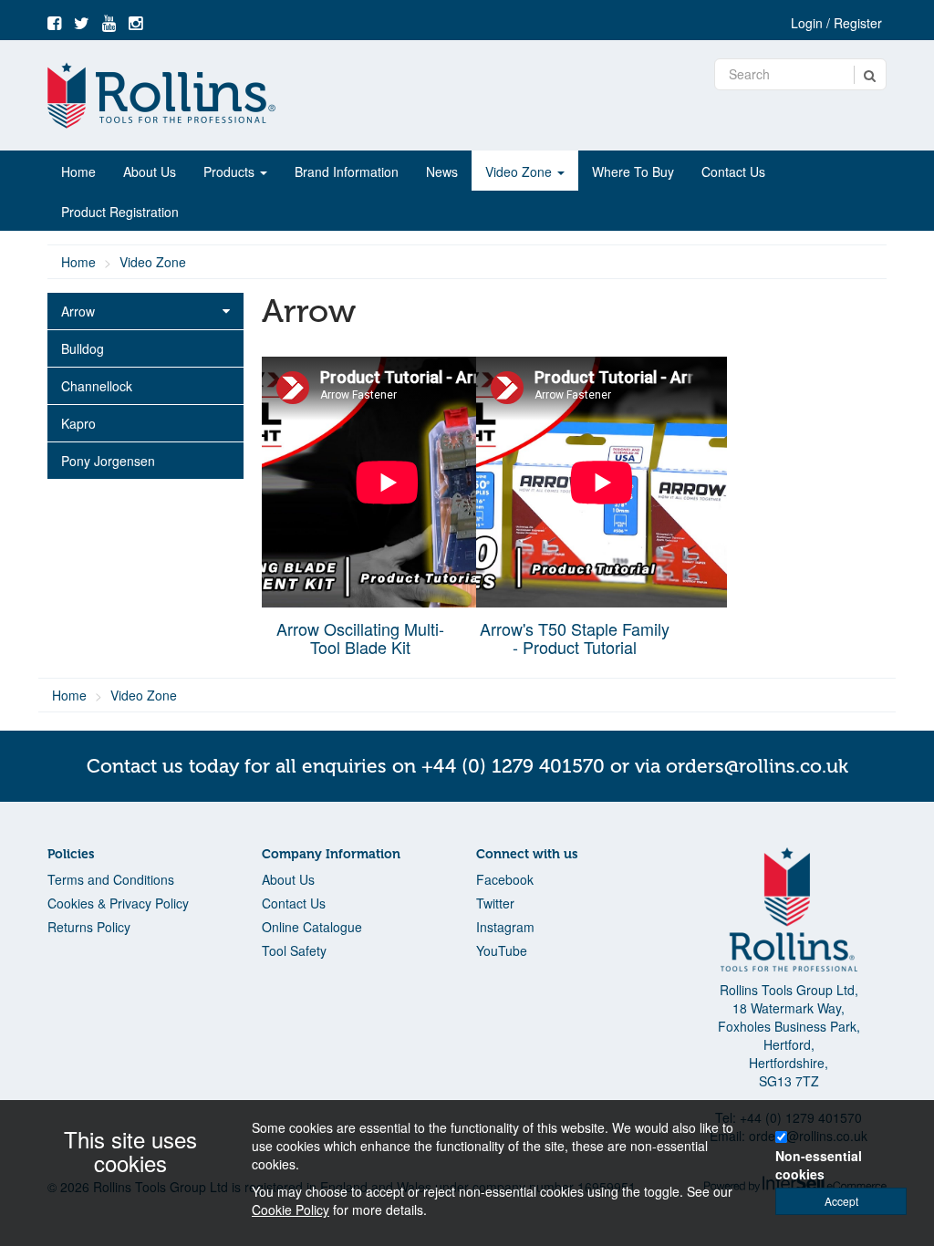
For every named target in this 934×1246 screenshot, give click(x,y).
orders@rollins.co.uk (757, 765)
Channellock (96, 386)
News (442, 171)
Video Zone (520, 171)
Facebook (505, 879)
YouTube (501, 950)
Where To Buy (633, 171)
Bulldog (82, 348)
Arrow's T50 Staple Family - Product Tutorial (574, 638)
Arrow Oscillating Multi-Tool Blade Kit (360, 638)
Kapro (78, 423)
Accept (841, 1201)
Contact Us (733, 171)
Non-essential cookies (818, 1165)
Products (230, 171)
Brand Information (347, 171)
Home (78, 171)
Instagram (505, 927)
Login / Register (836, 23)
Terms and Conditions (110, 879)
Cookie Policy (290, 1209)
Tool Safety (294, 950)
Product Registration (120, 211)
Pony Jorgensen (108, 461)
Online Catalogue (312, 927)
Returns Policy (88, 927)
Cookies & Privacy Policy (118, 903)
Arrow (78, 311)
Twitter (495, 903)
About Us (149, 171)
